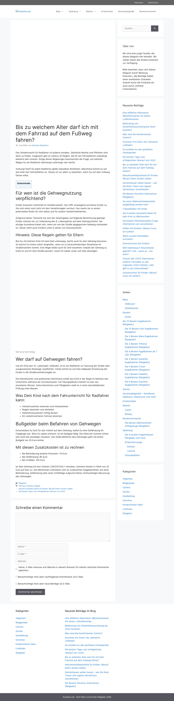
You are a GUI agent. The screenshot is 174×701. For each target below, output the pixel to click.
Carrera (126, 487)
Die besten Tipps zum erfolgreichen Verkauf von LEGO (42, 491)
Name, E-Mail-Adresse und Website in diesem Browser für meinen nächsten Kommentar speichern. (63, 569)
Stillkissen (130, 304)
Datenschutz (153, 3)
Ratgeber (22, 483)
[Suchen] (154, 28)
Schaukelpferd (132, 455)
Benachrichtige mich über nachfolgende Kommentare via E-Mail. (51, 577)
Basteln (89, 11)
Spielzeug (73, 11)
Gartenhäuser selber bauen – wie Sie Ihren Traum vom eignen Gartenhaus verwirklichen (140, 186)
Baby (58, 11)
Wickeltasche (131, 308)
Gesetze (29, 486)
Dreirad (131, 446)
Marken (126, 405)
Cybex (128, 410)
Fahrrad (22, 486)
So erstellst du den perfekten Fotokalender (87, 645)
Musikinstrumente (147, 11)
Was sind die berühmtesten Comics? (83, 633)
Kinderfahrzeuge (133, 442)
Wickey (128, 414)
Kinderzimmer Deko (133, 504)
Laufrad (131, 451)
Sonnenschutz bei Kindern (136, 243)
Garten (126, 389)
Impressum (139, 3)
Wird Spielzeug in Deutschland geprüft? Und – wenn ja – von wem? (138, 251)
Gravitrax (127, 500)
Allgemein (128, 479)
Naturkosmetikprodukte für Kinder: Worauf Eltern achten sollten (46, 489)
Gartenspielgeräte (126, 11)
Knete (128, 317)
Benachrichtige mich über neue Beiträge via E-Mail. (44, 583)
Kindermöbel (107, 11)
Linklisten (127, 509)
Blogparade (128, 483)
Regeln (37, 486)
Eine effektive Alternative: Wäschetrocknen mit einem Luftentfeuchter (136, 115)
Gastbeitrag (129, 496)
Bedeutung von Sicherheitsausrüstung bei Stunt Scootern (139, 126)
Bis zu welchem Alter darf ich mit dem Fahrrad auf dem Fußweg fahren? (139, 167)
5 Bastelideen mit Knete (135, 209)
